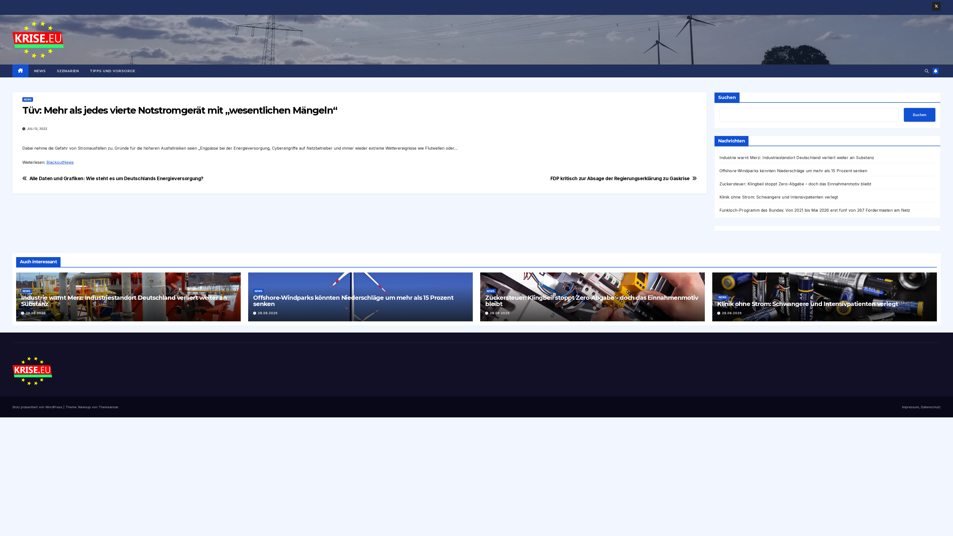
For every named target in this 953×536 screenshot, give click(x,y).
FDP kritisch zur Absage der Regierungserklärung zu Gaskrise (620, 178)
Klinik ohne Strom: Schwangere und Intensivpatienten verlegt (778, 197)
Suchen (727, 97)
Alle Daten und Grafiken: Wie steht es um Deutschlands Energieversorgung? (117, 178)
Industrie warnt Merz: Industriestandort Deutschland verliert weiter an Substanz (796, 157)
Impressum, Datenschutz (921, 407)
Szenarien (68, 71)
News (40, 71)
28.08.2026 (36, 313)
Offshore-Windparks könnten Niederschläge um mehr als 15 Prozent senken (793, 170)
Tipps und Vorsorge (112, 71)
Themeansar (108, 407)
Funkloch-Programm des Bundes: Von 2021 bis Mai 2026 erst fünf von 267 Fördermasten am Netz (814, 210)
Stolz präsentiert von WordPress (37, 407)
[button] (927, 70)
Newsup (84, 407)
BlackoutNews (60, 162)
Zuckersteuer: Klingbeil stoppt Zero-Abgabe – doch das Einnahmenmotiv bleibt (795, 183)
